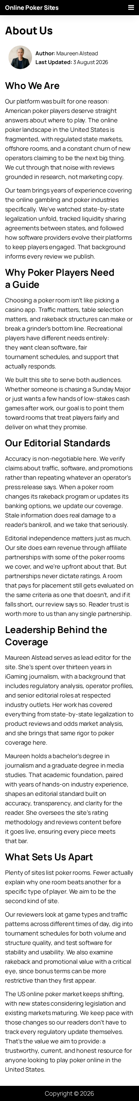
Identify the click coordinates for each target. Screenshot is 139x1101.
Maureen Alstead (77, 53)
